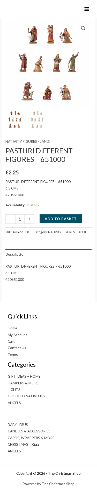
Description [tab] (15, 254)
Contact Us (17, 347)
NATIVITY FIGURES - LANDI (27, 141)
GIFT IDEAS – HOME (24, 376)
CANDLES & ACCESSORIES (29, 431)
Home (12, 328)
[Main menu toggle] (87, 9)
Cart (11, 341)
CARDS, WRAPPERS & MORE (31, 438)
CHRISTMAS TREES (24, 444)
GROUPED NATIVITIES (26, 396)
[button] (83, 28)
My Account (17, 334)
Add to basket (61, 218)
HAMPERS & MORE (23, 383)
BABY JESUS (18, 424)
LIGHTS (14, 389)
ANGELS (14, 402)
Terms (13, 354)
